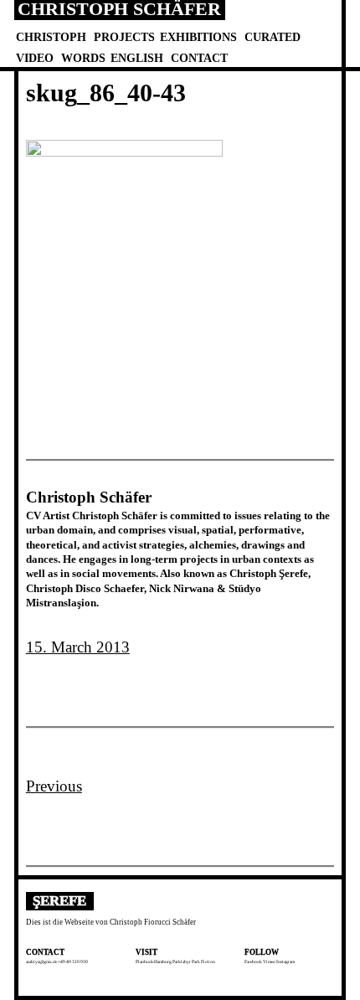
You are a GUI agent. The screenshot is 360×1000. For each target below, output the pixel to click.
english (137, 58)
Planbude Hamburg (154, 961)
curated (272, 37)
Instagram (285, 961)
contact (199, 58)
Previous (54, 786)
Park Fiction (203, 961)
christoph (51, 37)
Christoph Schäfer (119, 10)
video (35, 58)
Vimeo (269, 961)
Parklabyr (181, 961)
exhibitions (198, 37)
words (83, 58)
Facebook (253, 961)
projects (124, 37)
